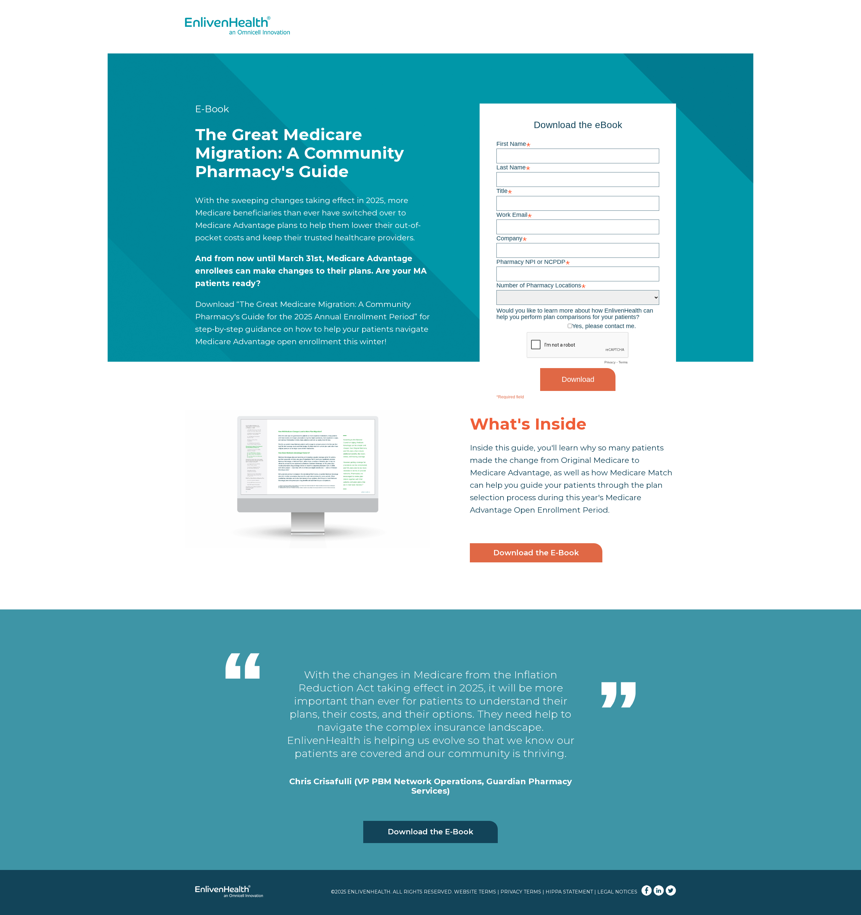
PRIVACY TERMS (520, 892)
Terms (623, 362)
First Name (511, 144)
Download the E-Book (536, 552)
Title (502, 191)
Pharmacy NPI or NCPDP (530, 261)
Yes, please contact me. (604, 326)
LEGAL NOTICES (617, 892)
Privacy (609, 362)
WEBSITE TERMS (475, 892)
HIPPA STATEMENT (569, 892)
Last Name (511, 167)
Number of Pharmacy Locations (538, 285)
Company (509, 238)
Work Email (511, 214)
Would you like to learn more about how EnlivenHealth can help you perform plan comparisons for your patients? (574, 313)
